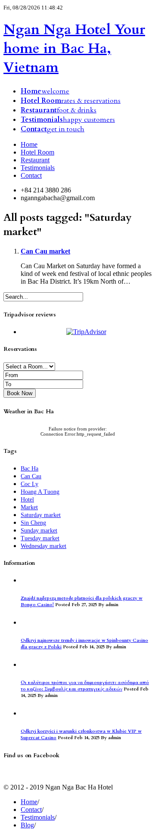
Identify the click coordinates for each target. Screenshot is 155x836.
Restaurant (35, 160)
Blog (27, 825)
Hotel (27, 499)
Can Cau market (45, 251)
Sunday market (39, 530)
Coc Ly (29, 484)
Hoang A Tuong (40, 492)
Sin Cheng (33, 523)
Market (29, 507)
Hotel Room (37, 152)
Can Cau (31, 476)
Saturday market (41, 515)
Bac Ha (29, 468)
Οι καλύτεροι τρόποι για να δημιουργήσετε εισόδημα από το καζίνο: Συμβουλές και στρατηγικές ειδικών (85, 685)
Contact (31, 175)
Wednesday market (43, 546)
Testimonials (38, 167)
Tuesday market (40, 538)
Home (29, 144)
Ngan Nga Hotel (74, 48)
